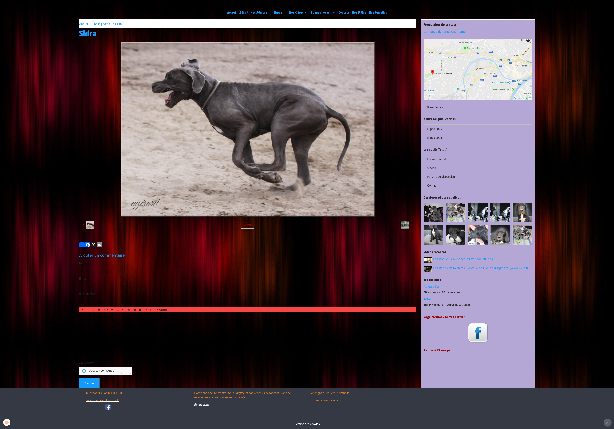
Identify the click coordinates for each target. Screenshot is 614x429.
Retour (247, 225)
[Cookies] (6, 422)
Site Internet (87, 294)
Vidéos (431, 168)
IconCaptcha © (126, 374)
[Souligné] (93, 309)
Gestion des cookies (307, 424)
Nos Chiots (296, 13)
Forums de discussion (441, 176)
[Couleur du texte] (106, 309)
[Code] (146, 309)
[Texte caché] (129, 309)
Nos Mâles (359, 13)
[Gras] (82, 309)
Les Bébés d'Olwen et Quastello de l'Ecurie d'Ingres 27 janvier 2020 (480, 268)
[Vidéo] (140, 309)
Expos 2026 (434, 129)
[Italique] (88, 309)
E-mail (83, 278)
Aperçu (162, 309)
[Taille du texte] (99, 309)
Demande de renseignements (445, 32)
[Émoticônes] (151, 309)
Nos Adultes (259, 13)
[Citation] (112, 309)
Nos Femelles (378, 13)
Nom (82, 263)
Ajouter (89, 383)
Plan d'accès (435, 107)
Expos (278, 13)
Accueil (231, 13)
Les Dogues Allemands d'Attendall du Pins (463, 259)
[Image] (135, 309)
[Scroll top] (608, 423)
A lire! (243, 13)
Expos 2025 (434, 137)
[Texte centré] (118, 309)
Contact (344, 13)
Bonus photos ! (321, 13)
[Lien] (123, 309)
